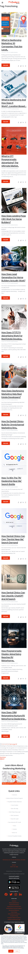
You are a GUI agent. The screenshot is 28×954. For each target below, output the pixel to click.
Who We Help (14, 808)
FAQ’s (14, 825)
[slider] (14, 783)
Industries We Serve (14, 904)
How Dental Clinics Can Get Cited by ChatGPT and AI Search (13, 596)
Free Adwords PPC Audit (14, 822)
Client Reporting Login (14, 812)
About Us (14, 832)
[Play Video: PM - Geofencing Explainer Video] (14, 776)
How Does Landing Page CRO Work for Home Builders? (13, 219)
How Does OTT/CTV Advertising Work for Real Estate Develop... (11, 335)
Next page (13, 744)
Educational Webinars (14, 910)
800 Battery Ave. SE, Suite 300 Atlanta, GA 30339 (14, 859)
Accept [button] (11, 951)
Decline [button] (17, 951)
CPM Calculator (15, 815)
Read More (5, 65)
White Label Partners (14, 902)
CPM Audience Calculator (14, 914)
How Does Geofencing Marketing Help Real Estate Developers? (12, 394)
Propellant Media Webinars (15, 801)
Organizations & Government (14, 906)
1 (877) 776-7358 (14, 866)
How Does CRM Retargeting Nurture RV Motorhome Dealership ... (13, 715)
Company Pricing (14, 915)
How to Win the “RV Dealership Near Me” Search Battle (11, 481)
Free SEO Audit (14, 819)
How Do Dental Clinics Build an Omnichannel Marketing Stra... (12, 424)
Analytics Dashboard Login (14, 919)
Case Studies (14, 805)
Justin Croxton (14, 52)
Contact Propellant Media (14, 836)
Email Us (14, 865)
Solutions (14, 795)
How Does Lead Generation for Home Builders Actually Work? (13, 277)
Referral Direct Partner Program (14, 798)
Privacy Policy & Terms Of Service (14, 871)
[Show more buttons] (24, 783)
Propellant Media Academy (14, 917)
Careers (14, 829)
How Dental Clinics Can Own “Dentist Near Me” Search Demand (13, 539)
